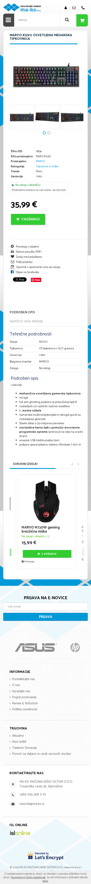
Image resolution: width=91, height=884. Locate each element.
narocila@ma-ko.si (31, 804)
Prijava (45, 617)
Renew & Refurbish (25, 703)
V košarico (30, 219)
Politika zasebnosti (24, 709)
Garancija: (17, 177)
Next (15, 91)
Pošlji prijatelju (24, 262)
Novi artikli (19, 741)
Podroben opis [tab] (22, 312)
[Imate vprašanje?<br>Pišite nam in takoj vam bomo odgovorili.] (74, 8)
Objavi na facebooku (27, 272)
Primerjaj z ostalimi (27, 246)
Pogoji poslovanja (24, 697)
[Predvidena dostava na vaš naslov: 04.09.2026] (48, 536)
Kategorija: (18, 167)
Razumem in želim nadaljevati (28, 877)
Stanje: (15, 172)
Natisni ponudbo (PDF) (28, 252)
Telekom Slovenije (24, 748)
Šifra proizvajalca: (22, 157)
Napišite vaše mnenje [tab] (26, 321)
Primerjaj (29, 561)
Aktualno (18, 735)
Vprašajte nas (21, 691)
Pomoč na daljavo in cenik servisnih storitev (41, 753)
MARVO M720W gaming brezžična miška (41, 530)
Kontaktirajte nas (23, 679)
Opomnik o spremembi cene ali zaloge (37, 267)
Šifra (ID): (17, 152)
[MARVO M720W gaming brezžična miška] (47, 501)
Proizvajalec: (19, 162)
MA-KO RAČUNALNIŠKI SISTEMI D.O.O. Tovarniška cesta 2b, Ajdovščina (46, 784)
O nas (16, 685)
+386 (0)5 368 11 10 (32, 794)
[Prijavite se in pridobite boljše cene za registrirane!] (66, 8)
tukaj (45, 881)
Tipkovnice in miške (47, 166)
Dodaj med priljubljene (28, 257)
